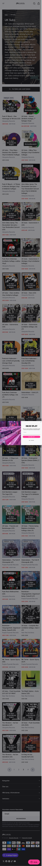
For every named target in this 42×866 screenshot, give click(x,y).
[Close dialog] (40, 422)
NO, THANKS (30, 440)
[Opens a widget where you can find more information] (32, 862)
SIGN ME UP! (30, 436)
